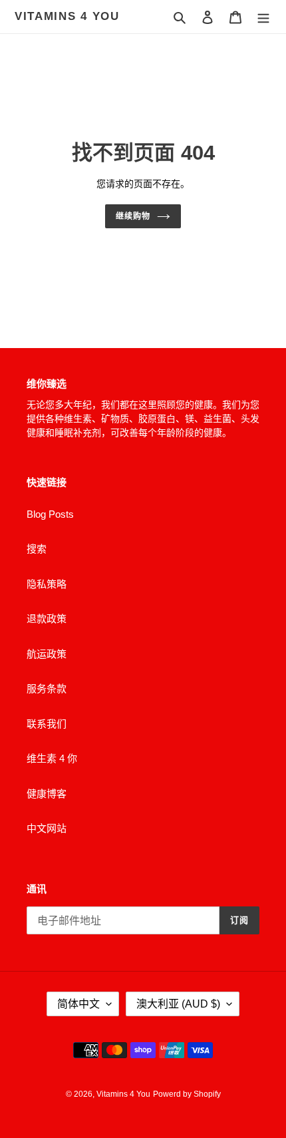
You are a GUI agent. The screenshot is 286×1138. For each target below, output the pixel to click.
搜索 (37, 548)
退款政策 (47, 618)
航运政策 (47, 654)
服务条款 (47, 688)
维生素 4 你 (52, 758)
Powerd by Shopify (187, 1094)
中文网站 (47, 828)
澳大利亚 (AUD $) (178, 1004)
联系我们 (47, 723)
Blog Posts (50, 514)
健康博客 (47, 793)
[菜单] (263, 17)
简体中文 (78, 1004)
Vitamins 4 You (67, 16)
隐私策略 (47, 584)
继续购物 (133, 216)
